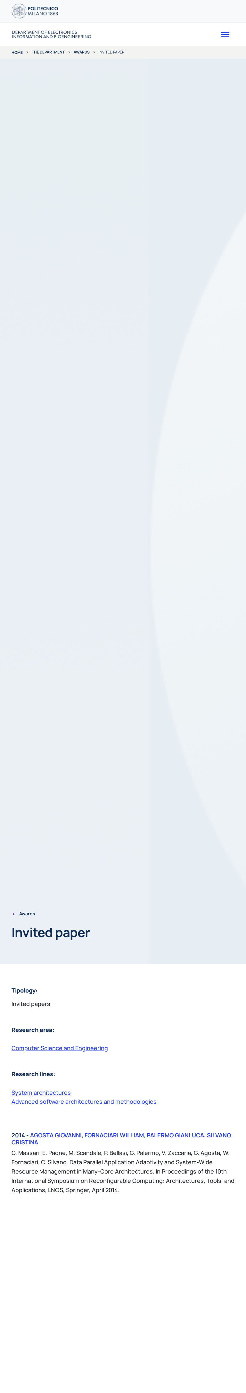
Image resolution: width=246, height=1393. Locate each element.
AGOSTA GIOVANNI (56, 1135)
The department (48, 52)
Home (17, 52)
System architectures (41, 1092)
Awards (82, 52)
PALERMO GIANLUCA (175, 1135)
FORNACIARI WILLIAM (114, 1135)
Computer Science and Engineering (60, 1048)
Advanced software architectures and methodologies (84, 1101)
